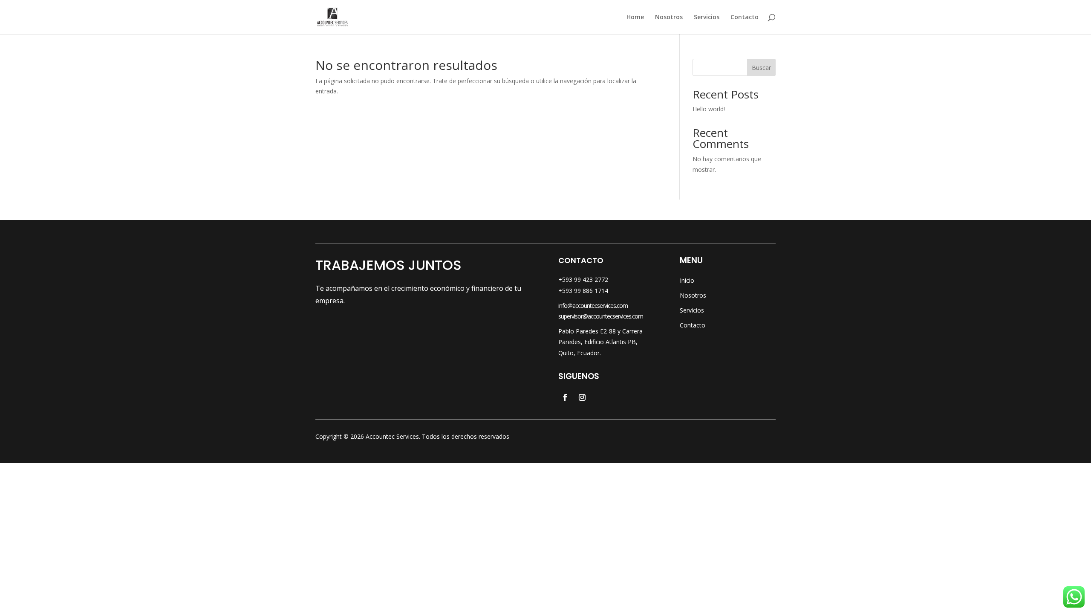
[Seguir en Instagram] (582, 397)
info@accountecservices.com (593, 305)
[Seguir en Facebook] (565, 397)
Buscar (761, 68)
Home (635, 17)
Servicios (706, 17)
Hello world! (709, 109)
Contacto (744, 17)
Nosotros (669, 17)
